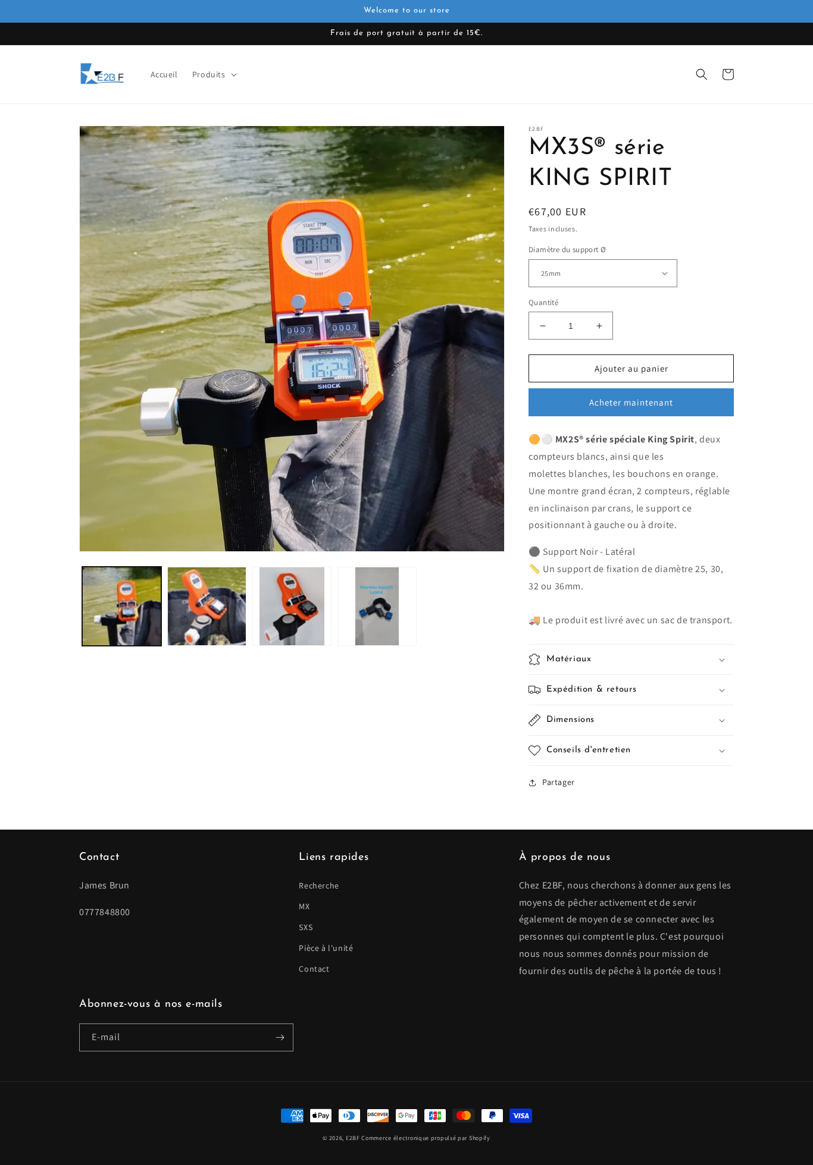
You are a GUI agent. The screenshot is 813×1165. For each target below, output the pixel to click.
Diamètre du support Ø (567, 249)
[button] (213, 74)
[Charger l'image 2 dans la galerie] (206, 606)
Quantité (543, 302)
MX (304, 906)
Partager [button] (558, 782)
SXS (305, 927)
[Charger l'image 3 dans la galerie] (292, 606)
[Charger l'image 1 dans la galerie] (121, 606)
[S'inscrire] (280, 1037)
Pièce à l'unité (326, 948)
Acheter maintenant (631, 402)
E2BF (353, 1138)
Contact (314, 968)
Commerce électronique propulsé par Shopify (425, 1138)
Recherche (319, 885)
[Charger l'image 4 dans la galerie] (377, 606)
